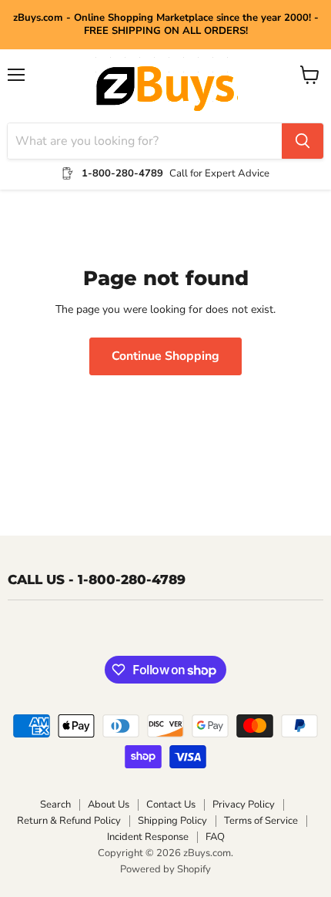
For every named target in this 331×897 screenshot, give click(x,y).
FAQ (215, 837)
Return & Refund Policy (69, 821)
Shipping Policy (172, 821)
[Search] (302, 141)
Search (55, 804)
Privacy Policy (243, 804)
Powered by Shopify (165, 869)
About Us (108, 804)
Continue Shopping (165, 356)
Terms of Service (261, 821)
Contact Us (171, 804)
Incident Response (148, 837)
